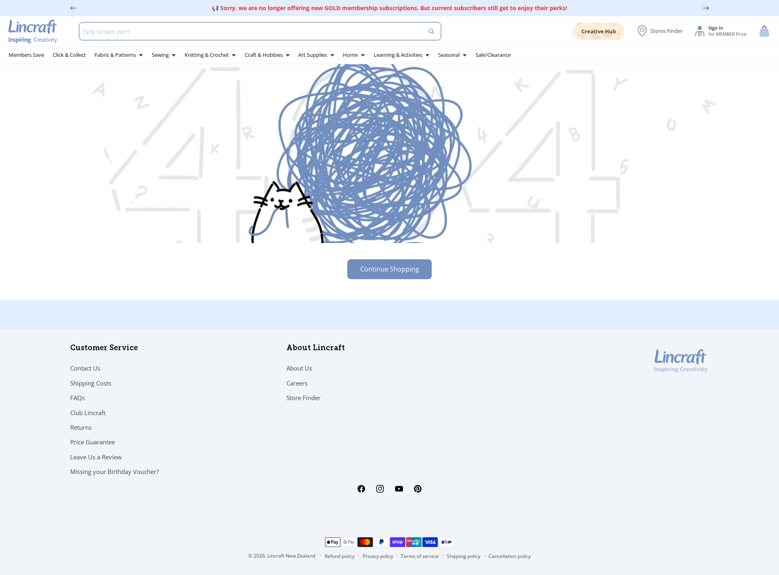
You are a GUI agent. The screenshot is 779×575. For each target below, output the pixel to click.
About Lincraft (315, 348)
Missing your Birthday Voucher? (114, 472)
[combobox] (260, 31)
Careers (297, 383)
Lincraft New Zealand (291, 556)
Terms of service (420, 556)
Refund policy (340, 556)
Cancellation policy (509, 556)
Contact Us (85, 368)
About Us (299, 368)
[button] (764, 31)
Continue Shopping (389, 269)
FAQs (77, 398)
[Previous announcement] (73, 8)
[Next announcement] (706, 8)
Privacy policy (378, 556)
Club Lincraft (87, 413)
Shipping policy (463, 556)
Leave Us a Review (96, 457)
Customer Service (104, 348)
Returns (81, 427)
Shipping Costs (90, 383)
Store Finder (303, 398)
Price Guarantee (92, 442)
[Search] (431, 31)
